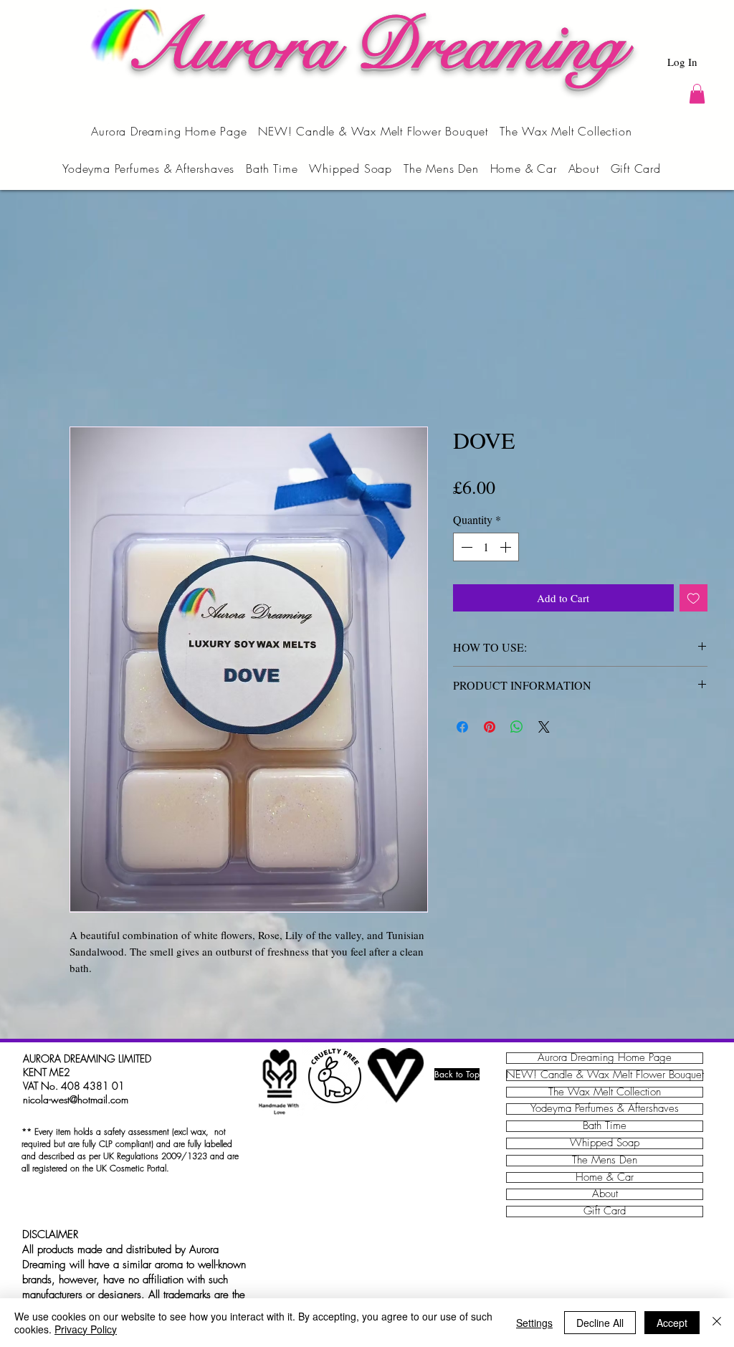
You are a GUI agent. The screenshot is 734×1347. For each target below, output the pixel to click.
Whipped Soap (604, 1143)
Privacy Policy (85, 1329)
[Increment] (507, 547)
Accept (672, 1322)
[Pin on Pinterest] (489, 727)
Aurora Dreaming (374, 46)
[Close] (716, 1323)
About (605, 1194)
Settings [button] (534, 1322)
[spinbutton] (486, 547)
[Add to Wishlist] (693, 598)
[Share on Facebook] (462, 727)
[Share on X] (544, 727)
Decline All (600, 1322)
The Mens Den (604, 1161)
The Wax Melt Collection (604, 1092)
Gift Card (604, 1211)
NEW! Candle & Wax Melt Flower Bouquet (604, 1075)
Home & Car (605, 1178)
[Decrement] (465, 547)
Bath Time (604, 1126)
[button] (697, 93)
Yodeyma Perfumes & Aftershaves (604, 1109)
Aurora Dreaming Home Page (605, 1058)
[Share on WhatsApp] (516, 727)
